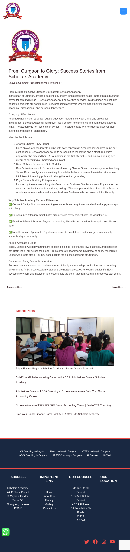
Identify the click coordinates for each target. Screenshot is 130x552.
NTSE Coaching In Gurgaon (96, 451)
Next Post (119, 287)
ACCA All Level (80, 504)
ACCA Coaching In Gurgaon (33, 455)
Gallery (49, 504)
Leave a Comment (19, 83)
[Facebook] (95, 541)
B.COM (107, 455)
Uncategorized (39, 83)
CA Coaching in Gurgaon (32, 451)
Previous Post (12, 287)
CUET (80, 516)
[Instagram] (103, 541)
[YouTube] (112, 541)
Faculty (49, 500)
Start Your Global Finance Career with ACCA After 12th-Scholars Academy (57, 414)
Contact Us (49, 508)
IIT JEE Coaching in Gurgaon (67, 455)
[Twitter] (86, 541)
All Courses (92, 455)
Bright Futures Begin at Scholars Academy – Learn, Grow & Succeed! (55, 368)
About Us (49, 496)
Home (49, 492)
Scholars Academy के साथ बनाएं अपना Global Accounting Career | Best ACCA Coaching (63, 405)
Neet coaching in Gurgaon (63, 451)
